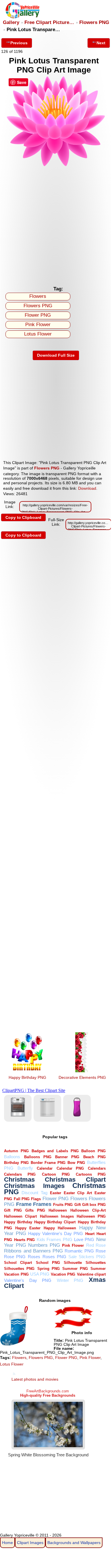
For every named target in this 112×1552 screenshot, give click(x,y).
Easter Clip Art (78, 1193)
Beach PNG (94, 1157)
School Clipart (18, 1262)
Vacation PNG (63, 1274)
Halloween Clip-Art (87, 1210)
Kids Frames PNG (54, 1239)
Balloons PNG (37, 1157)
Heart (89, 1234)
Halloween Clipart (20, 1216)
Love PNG (84, 1239)
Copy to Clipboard (23, 517)
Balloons (12, 1156)
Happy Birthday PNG (27, 1077)
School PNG (48, 1262)
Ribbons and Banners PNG (33, 1251)
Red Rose (96, 1245)
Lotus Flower (38, 334)
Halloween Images (57, 1216)
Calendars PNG (20, 1174)
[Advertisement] (56, 224)
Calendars (97, 1168)
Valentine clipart (91, 1274)
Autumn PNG (16, 1151)
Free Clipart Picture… (49, 22)
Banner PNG (67, 1157)
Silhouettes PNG (19, 1268)
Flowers (37, 296)
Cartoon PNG (56, 1174)
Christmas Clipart (75, 1179)
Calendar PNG (70, 1168)
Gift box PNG (94, 1204)
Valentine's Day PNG (27, 1280)
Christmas (19, 1179)
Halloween (58, 1210)
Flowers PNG (94, 22)
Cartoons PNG (91, 1174)
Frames (42, 1204)
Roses (34, 1256)
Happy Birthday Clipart (55, 1222)
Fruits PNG (63, 1204)
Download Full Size (56, 355)
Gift (77, 1204)
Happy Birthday (18, 1222)
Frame (24, 1204)
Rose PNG (15, 1256)
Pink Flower (38, 324)
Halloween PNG (91, 1216)
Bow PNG (76, 1163)
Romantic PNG (79, 1250)
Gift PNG (13, 1210)
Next (100, 43)
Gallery (11, 22)
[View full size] (56, 165)
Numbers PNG (44, 1245)
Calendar (45, 1168)
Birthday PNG (16, 1163)
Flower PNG (38, 315)
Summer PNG (75, 1268)
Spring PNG (48, 1268)
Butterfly (25, 1168)
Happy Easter (27, 1228)
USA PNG (39, 1274)
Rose (101, 1250)
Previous (19, 43)
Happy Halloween (60, 1228)
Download (87, 488)
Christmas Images (34, 1185)
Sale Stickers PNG (87, 1256)
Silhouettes (96, 1262)
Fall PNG (22, 1199)
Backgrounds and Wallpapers (74, 1542)
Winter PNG (70, 1280)
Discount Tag (34, 1192)
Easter (55, 1193)
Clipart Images (30, 1542)
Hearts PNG (24, 1240)
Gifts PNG (35, 1210)
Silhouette (73, 1262)
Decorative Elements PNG (82, 1077)
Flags (36, 1199)
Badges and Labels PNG (55, 1151)
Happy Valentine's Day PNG (55, 1233)
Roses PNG (54, 1256)
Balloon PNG (93, 1151)
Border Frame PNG (48, 1163)
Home (7, 1542)
